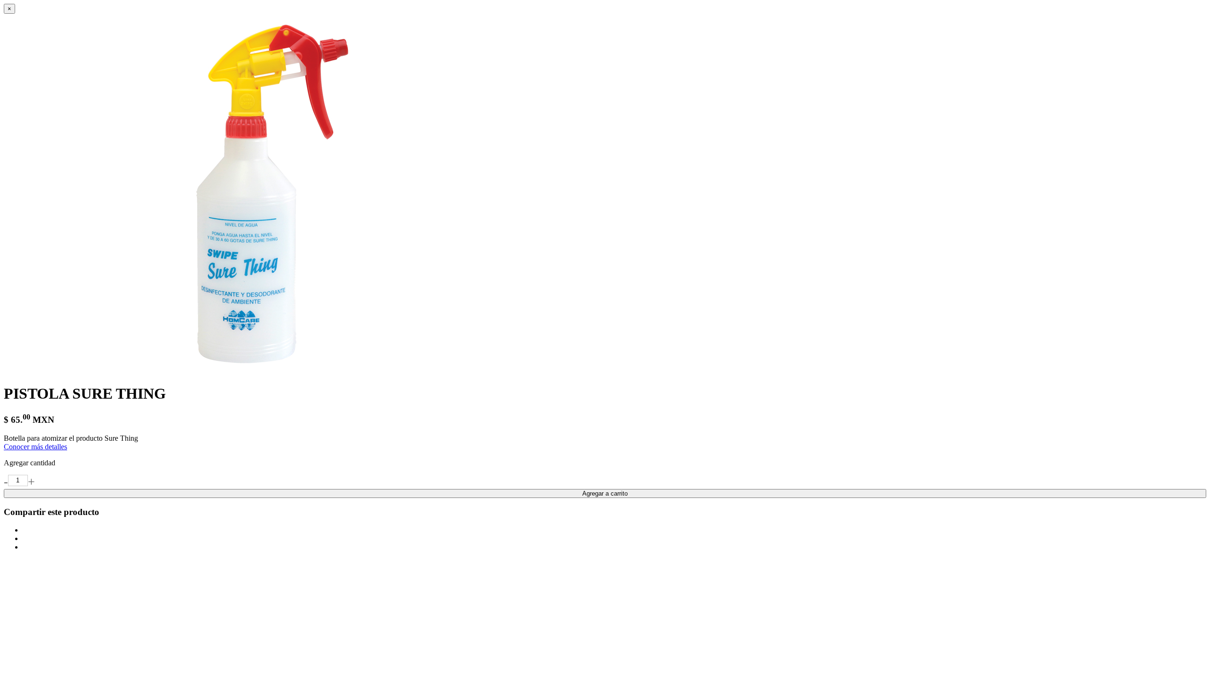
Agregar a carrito (605, 493)
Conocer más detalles (35, 447)
